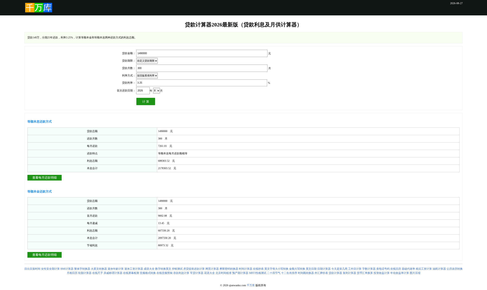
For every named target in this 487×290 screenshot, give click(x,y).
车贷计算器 (196, 273)
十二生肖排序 (289, 273)
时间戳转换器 (306, 273)
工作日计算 (354, 268)
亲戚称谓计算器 (113, 273)
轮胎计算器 (85, 273)
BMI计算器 (66, 268)
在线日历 (395, 268)
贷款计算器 (335, 273)
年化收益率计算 (399, 273)
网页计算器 (212, 268)
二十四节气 (273, 273)
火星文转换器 (99, 268)
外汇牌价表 (321, 273)
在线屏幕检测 (131, 273)
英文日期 (311, 268)
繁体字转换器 (82, 268)
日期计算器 (324, 268)
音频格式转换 (148, 273)
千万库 (251, 285)
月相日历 (72, 273)
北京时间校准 (224, 273)
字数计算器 (369, 268)
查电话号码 (383, 268)
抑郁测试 (177, 268)
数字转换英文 (163, 268)
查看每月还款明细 (44, 177)
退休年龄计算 (116, 268)
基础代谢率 (408, 268)
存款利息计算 (181, 273)
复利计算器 (349, 273)
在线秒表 (258, 268)
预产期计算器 (240, 273)
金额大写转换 (297, 268)
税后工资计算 (424, 268)
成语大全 (149, 268)
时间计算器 (245, 268)
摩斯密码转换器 (229, 268)
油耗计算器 (439, 268)
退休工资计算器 (133, 268)
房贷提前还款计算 (194, 268)
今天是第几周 (339, 268)
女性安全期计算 (50, 268)
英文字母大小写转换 (276, 268)
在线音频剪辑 (165, 273)
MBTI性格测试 (257, 273)
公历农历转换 (455, 268)
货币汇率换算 (365, 273)
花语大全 (209, 273)
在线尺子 (97, 273)
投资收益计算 (382, 273)
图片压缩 (415, 273)
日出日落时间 (32, 268)
